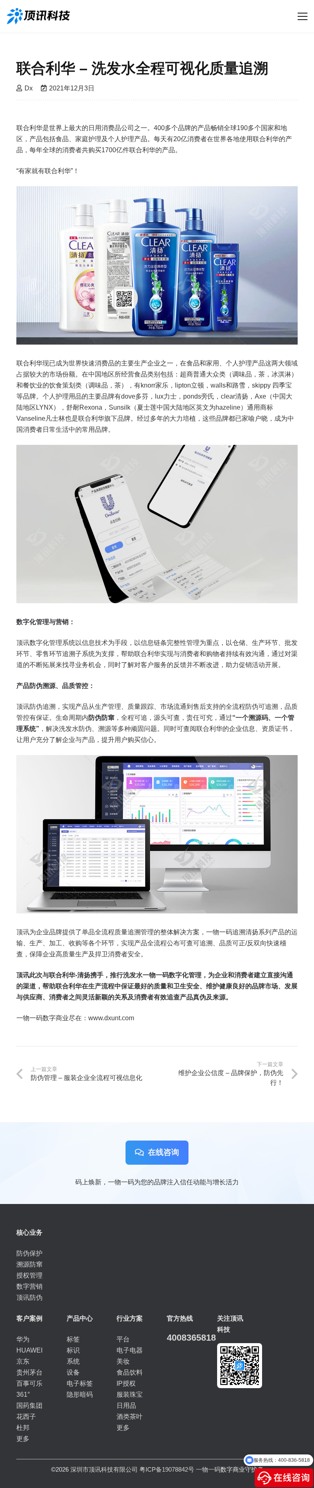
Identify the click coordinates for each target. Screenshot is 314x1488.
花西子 (26, 1416)
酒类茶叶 (130, 1416)
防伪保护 (29, 1253)
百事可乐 (29, 1383)
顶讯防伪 (29, 1297)
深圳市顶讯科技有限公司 (104, 1469)
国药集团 (29, 1405)
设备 (73, 1372)
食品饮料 (130, 1372)
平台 (123, 1339)
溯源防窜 (29, 1264)
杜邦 (22, 1427)
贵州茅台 (29, 1372)
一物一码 (208, 1469)
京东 (22, 1361)
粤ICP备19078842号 (166, 1469)
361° (23, 1394)
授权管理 (29, 1275)
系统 (73, 1361)
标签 (73, 1339)
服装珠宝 (130, 1394)
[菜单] (302, 16)
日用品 (126, 1405)
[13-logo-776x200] (38, 16)
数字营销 (29, 1286)
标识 (73, 1350)
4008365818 (191, 1337)
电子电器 (130, 1350)
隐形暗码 (80, 1394)
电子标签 (80, 1383)
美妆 (123, 1361)
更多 (22, 1438)
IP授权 (126, 1383)
